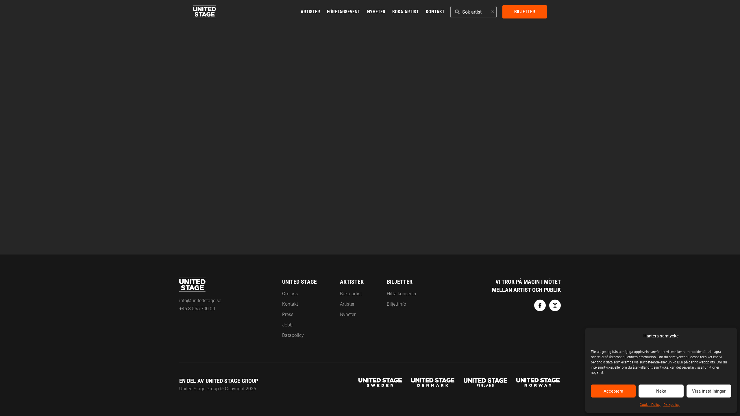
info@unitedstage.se (200, 300)
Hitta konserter (402, 293)
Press (287, 314)
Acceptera (613, 391)
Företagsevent (343, 11)
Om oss (290, 293)
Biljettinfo (396, 304)
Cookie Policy (650, 405)
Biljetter (524, 11)
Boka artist (405, 11)
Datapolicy (671, 405)
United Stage (299, 281)
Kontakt (435, 11)
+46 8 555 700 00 (197, 308)
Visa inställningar (709, 391)
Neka (661, 391)
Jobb (287, 325)
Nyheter (376, 11)
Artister (310, 11)
